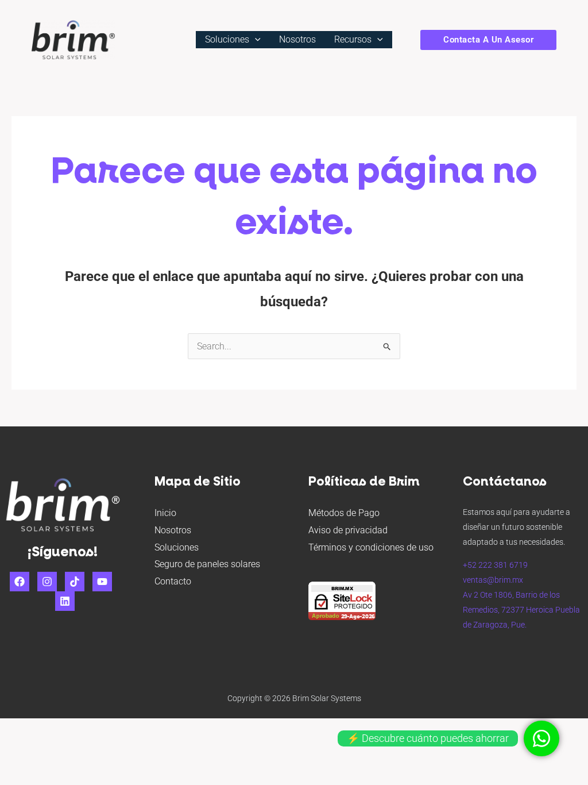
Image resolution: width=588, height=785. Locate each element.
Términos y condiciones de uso (371, 547)
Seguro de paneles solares (207, 564)
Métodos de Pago (344, 512)
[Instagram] (47, 581)
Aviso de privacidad (348, 530)
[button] (255, 39)
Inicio (165, 512)
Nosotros (172, 530)
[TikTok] (74, 581)
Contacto (172, 581)
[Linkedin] (65, 601)
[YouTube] (102, 581)
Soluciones (176, 547)
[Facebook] (19, 581)
